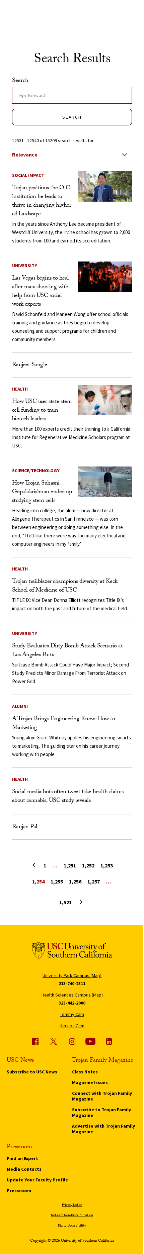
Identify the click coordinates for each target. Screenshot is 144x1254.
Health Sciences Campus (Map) (72, 995)
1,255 (57, 881)
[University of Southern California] (72, 951)
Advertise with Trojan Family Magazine (103, 1129)
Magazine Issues (90, 1082)
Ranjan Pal (25, 827)
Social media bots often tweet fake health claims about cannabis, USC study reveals (68, 796)
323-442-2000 (72, 1003)
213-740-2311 (72, 983)
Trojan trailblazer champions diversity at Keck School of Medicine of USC (65, 586)
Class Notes (85, 1072)
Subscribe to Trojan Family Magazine (101, 1112)
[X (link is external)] (54, 1041)
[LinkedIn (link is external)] (109, 1041)
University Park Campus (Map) (72, 975)
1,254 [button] (38, 881)
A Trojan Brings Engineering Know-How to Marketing (63, 723)
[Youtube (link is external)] (90, 1041)
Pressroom (19, 1190)
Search (20, 81)
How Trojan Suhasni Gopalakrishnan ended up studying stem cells (42, 492)
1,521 (65, 902)
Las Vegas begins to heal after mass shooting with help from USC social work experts (40, 292)
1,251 (70, 865)
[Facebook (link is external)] (35, 1041)
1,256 (75, 881)
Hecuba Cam (72, 1026)
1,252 (88, 865)
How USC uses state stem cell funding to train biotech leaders (42, 411)
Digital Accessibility (72, 1225)
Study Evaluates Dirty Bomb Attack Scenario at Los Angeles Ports (67, 650)
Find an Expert (22, 1158)
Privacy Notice (72, 1205)
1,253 (106, 865)
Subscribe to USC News (32, 1072)
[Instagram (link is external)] (72, 1041)
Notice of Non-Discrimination (72, 1215)
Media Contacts (24, 1169)
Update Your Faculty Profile (37, 1180)
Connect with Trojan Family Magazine (102, 1096)
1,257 (93, 881)
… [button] (55, 865)
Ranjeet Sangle (29, 365)
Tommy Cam (72, 1014)
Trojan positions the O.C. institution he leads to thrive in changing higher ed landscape (41, 201)
